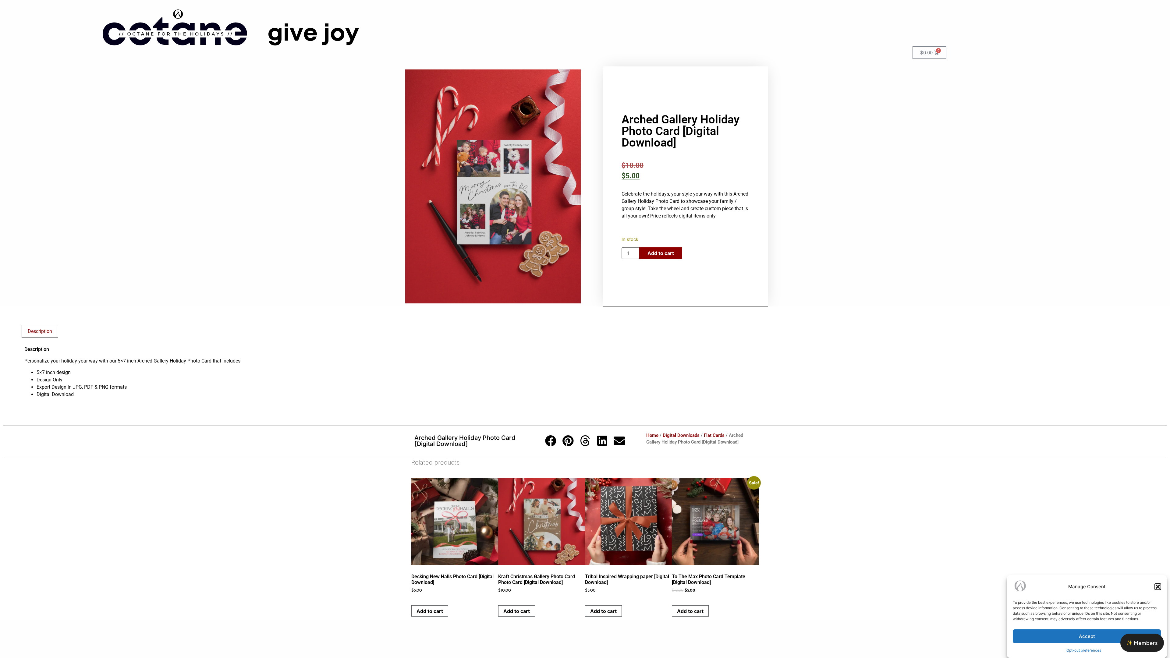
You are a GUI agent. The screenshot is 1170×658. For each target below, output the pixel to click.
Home (652, 435)
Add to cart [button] (430, 611)
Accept (1087, 636)
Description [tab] (40, 331)
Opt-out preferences (1083, 650)
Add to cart (660, 253)
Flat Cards (714, 435)
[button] (1158, 587)
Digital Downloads (681, 435)
